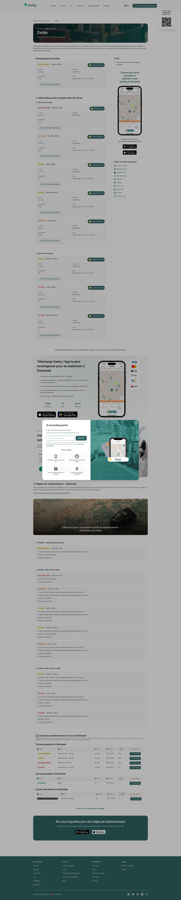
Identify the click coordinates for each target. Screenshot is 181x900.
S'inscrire (81, 438)
